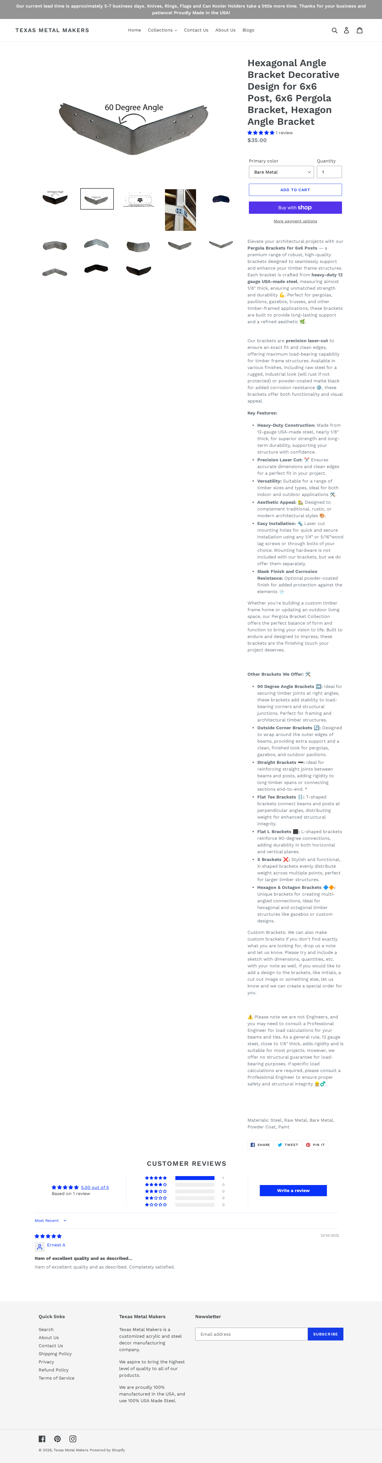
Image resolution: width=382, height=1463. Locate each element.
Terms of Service (56, 1378)
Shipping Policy (55, 1353)
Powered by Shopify (107, 1450)
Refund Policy (54, 1370)
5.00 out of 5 (95, 1187)
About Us (49, 1337)
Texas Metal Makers (52, 30)
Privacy (46, 1361)
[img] (48, 1236)
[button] (261, 132)
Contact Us (51, 1345)
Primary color (264, 161)
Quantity (326, 161)
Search (46, 1329)
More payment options (295, 221)
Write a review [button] (293, 1190)
